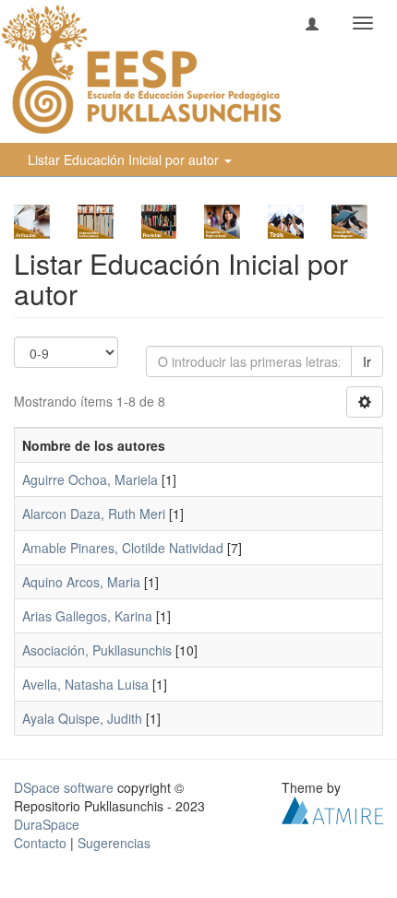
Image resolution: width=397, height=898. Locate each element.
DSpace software (64, 787)
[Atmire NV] (332, 808)
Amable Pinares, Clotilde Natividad (122, 547)
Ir (367, 361)
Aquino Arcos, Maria (81, 582)
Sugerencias (114, 842)
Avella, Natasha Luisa (85, 684)
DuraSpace (46, 824)
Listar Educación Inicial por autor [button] (125, 159)
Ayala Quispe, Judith (82, 718)
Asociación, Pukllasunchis (97, 650)
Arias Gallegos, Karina (87, 616)
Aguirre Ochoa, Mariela (90, 479)
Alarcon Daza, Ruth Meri (93, 513)
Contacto (40, 842)
